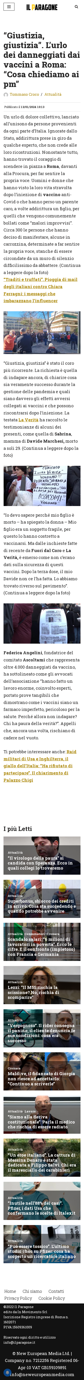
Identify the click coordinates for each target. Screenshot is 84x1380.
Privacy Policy (18, 1298)
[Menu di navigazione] (9, 7)
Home (10, 1291)
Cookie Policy (51, 1298)
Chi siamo (32, 1291)
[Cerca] (76, 6)
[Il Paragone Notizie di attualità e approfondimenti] (42, 6)
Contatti (56, 1291)
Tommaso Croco (24, 94)
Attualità (52, 94)
